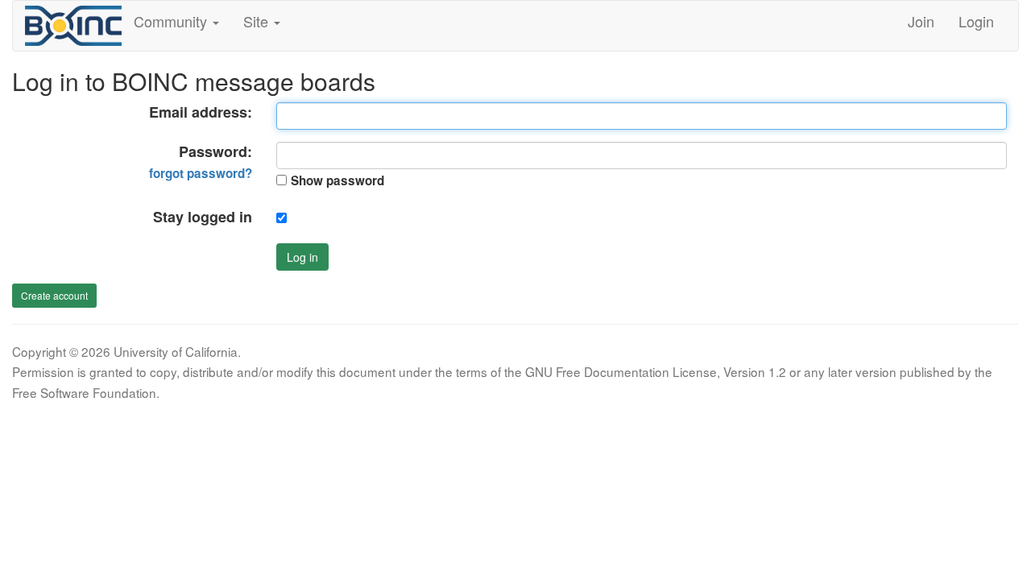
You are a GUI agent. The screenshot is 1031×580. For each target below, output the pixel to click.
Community (172, 20)
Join (921, 20)
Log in (302, 257)
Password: (200, 162)
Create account (54, 295)
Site (257, 20)
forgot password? (200, 173)
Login (976, 20)
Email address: (200, 112)
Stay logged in (202, 217)
